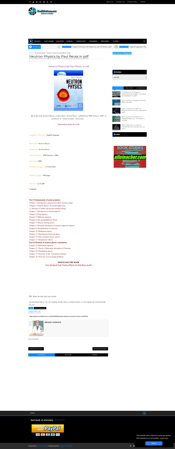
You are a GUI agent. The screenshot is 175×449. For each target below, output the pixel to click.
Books (37, 41)
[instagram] (51, 2)
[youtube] (33, 2)
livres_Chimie (57, 46)
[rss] (47, 2)
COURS (116, 41)
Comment (141, 88)
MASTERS (60, 41)
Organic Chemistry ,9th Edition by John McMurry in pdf (82, 47)
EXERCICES (80, 41)
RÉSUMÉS (105, 41)
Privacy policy (132, 2)
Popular (118, 88)
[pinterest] (43, 2)
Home (31, 53)
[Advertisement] (110, 21)
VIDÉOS (69, 41)
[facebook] (29, 2)
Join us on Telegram (122, 53)
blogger (68, 355)
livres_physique (40, 53)
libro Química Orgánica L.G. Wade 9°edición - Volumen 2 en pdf (133, 118)
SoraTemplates (42, 446)
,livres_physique (42, 61)
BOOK (76, 262)
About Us (109, 2)
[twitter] (36, 2)
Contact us (120, 2)
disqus (94, 355)
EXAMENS (93, 41)
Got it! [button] (154, 443)
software (49, 41)
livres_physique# (40, 308)
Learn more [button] (164, 438)
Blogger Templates (66, 446)
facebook (41, 355)
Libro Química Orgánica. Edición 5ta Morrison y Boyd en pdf (134, 110)
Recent (129, 88)
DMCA (142, 2)
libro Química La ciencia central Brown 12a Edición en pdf (133, 126)
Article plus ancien (100, 349)
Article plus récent (36, 349)
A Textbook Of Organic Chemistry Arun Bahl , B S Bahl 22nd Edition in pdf (134, 94)
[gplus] (40, 2)
